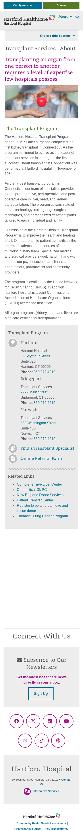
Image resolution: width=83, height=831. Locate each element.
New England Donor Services (40, 495)
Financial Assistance (27, 828)
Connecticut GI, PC (32, 490)
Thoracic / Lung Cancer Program (42, 516)
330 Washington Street (38, 423)
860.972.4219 (44, 372)
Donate (61, 5)
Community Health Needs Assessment (41, 823)
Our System (21, 5)
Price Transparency (56, 828)
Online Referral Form (41, 459)
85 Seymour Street (35, 356)
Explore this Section (55, 35)
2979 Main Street (34, 392)
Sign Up (41, 694)
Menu (64, 16)
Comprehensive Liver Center (39, 484)
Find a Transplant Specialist (47, 449)
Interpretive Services (46, 791)
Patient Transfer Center (35, 500)
